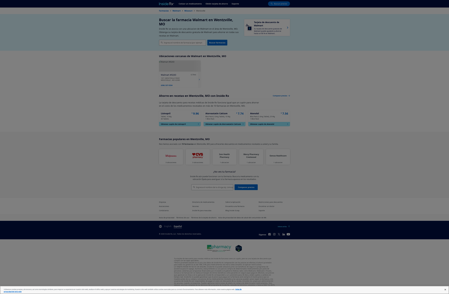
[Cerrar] (445, 289)
